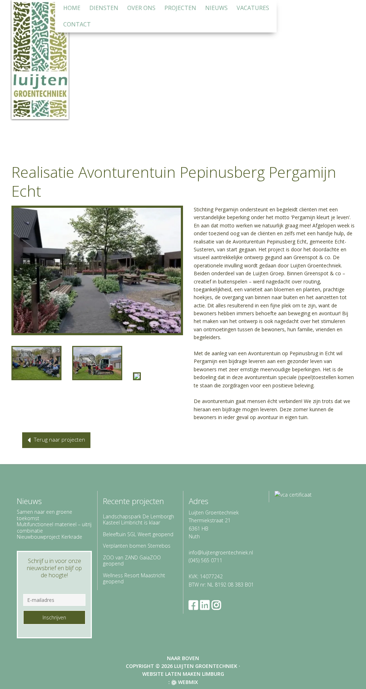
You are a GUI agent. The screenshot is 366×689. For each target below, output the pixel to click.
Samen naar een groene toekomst (44, 515)
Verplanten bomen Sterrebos (136, 546)
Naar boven (183, 658)
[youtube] (228, 605)
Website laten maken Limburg (183, 673)
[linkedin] (206, 605)
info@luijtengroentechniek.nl (221, 552)
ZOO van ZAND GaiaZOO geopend (132, 560)
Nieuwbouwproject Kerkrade (49, 536)
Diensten (103, 8)
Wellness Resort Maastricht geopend (134, 578)
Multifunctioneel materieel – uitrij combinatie (54, 527)
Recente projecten (133, 501)
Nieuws (216, 8)
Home (71, 8)
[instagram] (217, 605)
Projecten (180, 8)
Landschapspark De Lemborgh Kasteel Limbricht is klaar (138, 519)
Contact (77, 24)
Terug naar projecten (59, 439)
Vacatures (253, 8)
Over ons (141, 8)
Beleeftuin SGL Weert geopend (138, 534)
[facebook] (194, 605)
